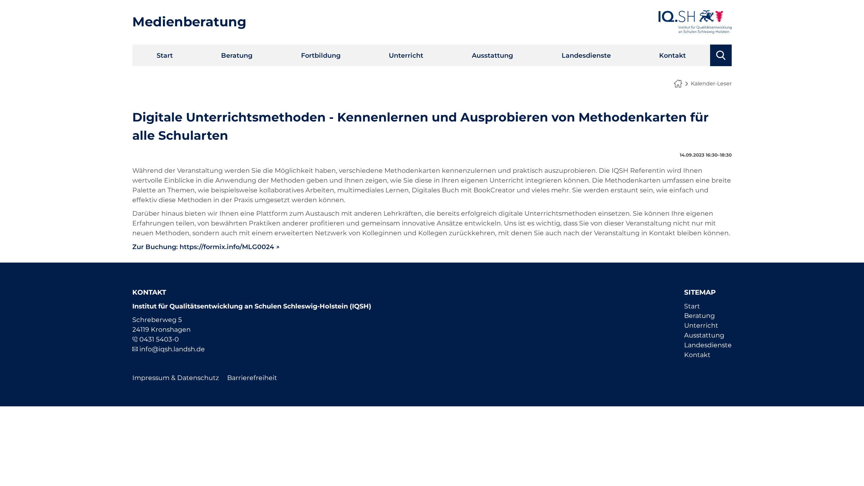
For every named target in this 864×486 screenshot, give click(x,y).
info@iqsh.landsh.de (172, 349)
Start (165, 55)
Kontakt (672, 55)
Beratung (236, 55)
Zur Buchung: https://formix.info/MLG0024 (203, 247)
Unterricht (406, 55)
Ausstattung (492, 55)
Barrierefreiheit (252, 378)
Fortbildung (321, 55)
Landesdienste (586, 55)
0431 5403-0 (159, 339)
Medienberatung (189, 22)
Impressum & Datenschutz (175, 378)
